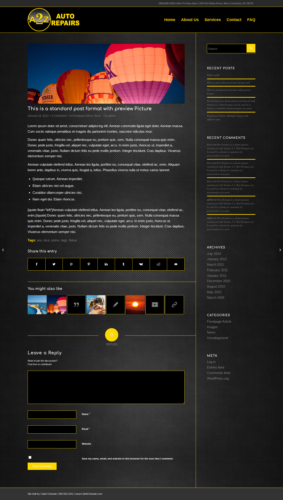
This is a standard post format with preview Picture (90, 108)
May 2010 (214, 292)
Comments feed (218, 373)
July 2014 (214, 254)
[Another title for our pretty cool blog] (154, 304)
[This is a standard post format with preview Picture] (106, 74)
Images (212, 327)
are (39, 240)
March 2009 (215, 297)
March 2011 (215, 264)
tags (64, 240)
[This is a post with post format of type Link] (174, 304)
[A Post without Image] (115, 304)
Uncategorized (217, 338)
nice (46, 240)
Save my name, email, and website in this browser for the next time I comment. (127, 458)
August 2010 (216, 286)
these (73, 240)
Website (86, 443)
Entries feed (215, 367)
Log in (211, 362)
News (97, 115)
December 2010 (218, 281)
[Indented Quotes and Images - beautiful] (95, 304)
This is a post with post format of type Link (228, 82)
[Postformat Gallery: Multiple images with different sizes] (56, 304)
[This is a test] (135, 304)
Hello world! (213, 75)
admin (112, 115)
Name (86, 414)
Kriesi (210, 144)
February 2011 (217, 270)
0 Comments (59, 115)
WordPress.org (218, 378)
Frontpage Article (83, 115)
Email (86, 428)
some (55, 240)
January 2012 (217, 259)
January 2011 (216, 275)
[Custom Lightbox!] (37, 304)
